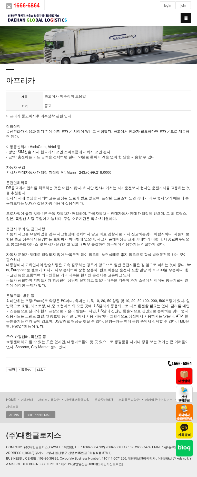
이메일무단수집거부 (159, 399)
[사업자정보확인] (111, 464)
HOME (11, 399)
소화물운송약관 (129, 399)
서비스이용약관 (49, 399)
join (183, 5)
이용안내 (27, 399)
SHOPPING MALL (39, 415)
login (167, 5)
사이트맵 (12, 406)
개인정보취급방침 (77, 399)
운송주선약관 (104, 399)
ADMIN (14, 415)
